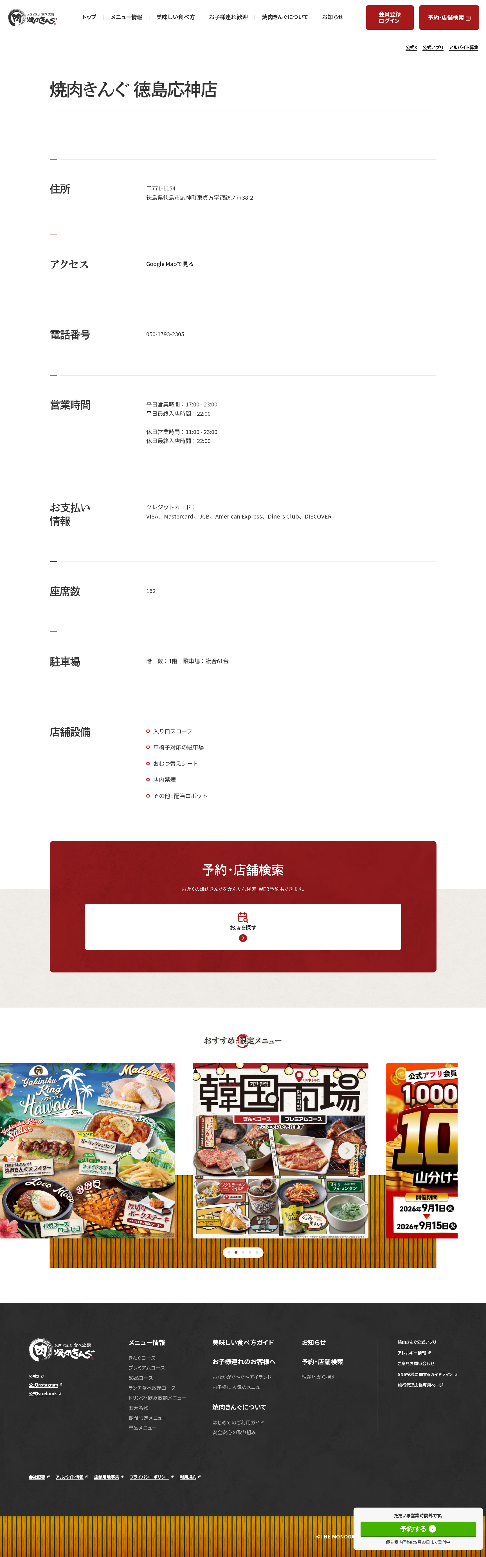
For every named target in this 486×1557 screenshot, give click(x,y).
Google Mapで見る (170, 264)
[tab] (229, 1252)
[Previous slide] (74, 1150)
